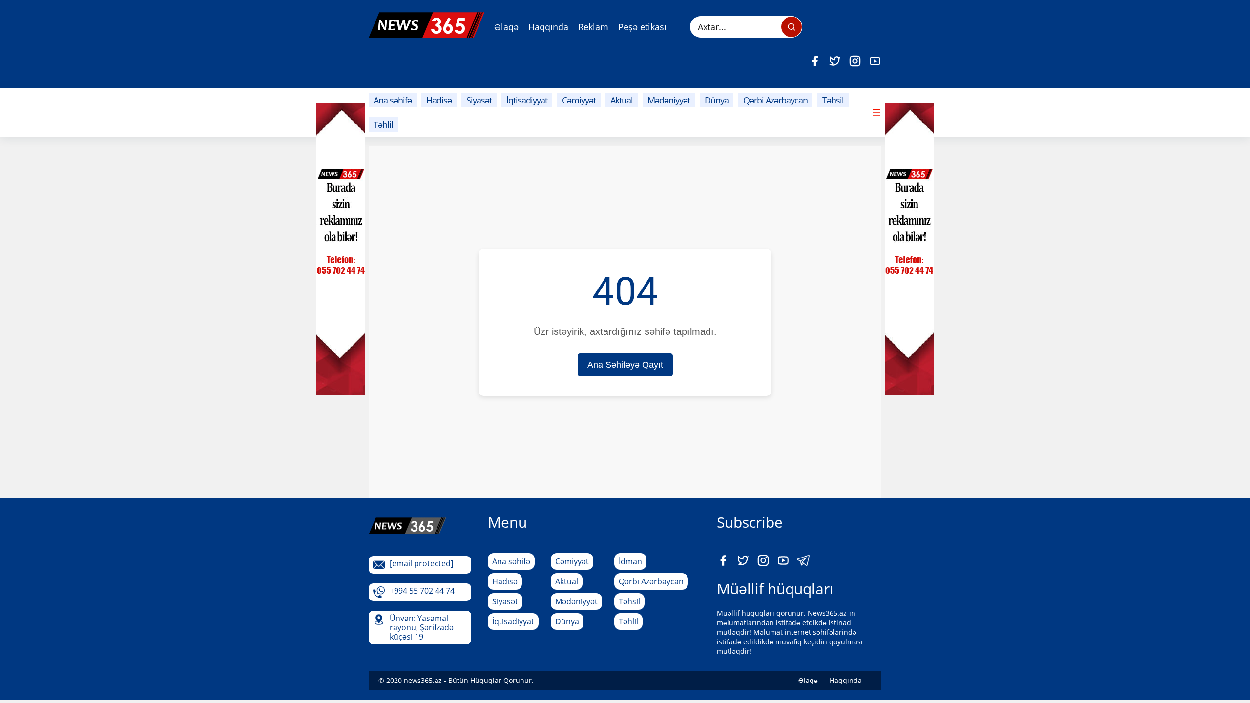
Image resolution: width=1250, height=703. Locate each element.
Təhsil (833, 100)
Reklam (593, 26)
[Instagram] (855, 61)
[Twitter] (835, 61)
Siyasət (479, 100)
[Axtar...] (791, 27)
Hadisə (439, 100)
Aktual (621, 100)
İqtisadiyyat (526, 100)
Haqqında (548, 26)
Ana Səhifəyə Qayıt (625, 365)
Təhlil (383, 124)
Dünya (717, 100)
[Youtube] (875, 61)
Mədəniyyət (668, 100)
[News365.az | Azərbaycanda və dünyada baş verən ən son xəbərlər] (426, 25)
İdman (630, 561)
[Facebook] (815, 61)
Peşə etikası (642, 26)
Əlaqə (506, 26)
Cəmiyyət (579, 100)
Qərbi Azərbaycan (775, 100)
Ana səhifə (393, 100)
